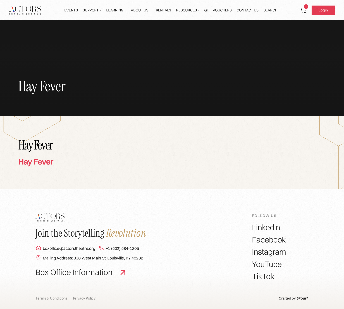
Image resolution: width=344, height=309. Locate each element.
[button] (92, 10)
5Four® (303, 298)
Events (71, 10)
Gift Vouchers (217, 10)
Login (323, 10)
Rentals (163, 10)
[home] (25, 10)
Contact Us (248, 10)
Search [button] (271, 10)
